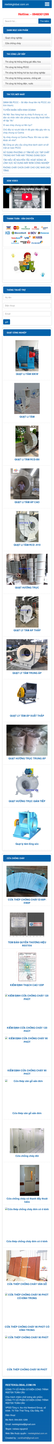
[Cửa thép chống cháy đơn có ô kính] (27, 1209)
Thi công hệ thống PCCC (17, 67)
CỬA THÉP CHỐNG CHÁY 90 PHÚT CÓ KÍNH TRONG (27, 1328)
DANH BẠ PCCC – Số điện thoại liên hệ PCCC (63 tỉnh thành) (27, 103)
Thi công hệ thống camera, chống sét (23, 78)
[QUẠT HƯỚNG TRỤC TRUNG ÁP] (27, 740)
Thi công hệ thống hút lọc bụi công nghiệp (25, 72)
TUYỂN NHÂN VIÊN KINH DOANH (19, 108)
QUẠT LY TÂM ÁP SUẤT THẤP (27, 715)
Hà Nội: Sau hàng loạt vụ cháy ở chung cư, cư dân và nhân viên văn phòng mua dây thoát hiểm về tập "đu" (26, 116)
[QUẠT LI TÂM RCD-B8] (27, 441)
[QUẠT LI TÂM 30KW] (27, 355)
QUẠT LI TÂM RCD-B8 (27, 459)
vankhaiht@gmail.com (28, 1437)
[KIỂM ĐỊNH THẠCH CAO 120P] (27, 966)
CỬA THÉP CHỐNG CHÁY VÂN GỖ (27, 1284)
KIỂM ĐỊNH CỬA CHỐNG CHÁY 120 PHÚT (27, 1029)
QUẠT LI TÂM (27, 416)
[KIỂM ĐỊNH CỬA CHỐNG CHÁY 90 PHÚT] (27, 1040)
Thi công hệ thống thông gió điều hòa (23, 61)
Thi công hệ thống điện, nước (19, 83)
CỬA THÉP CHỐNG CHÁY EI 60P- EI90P (27, 901)
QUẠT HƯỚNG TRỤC (27, 587)
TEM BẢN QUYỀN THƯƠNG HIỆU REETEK (27, 944)
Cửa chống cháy (13, 43)
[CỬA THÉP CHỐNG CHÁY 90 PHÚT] (27, 1337)
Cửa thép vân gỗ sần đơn (27, 1113)
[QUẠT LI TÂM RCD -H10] (27, 526)
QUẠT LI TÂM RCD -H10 (27, 545)
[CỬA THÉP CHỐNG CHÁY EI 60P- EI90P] (27, 881)
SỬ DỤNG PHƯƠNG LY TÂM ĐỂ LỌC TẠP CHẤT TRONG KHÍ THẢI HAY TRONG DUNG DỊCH (26, 153)
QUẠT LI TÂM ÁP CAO (27, 502)
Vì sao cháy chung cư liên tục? (17, 124)
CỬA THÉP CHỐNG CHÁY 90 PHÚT (27, 1369)
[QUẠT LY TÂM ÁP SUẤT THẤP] (27, 693)
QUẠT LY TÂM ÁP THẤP (27, 630)
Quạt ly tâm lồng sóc (27, 844)
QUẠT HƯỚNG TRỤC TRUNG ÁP (27, 758)
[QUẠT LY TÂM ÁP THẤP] (27, 612)
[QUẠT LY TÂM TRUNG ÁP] (27, 654)
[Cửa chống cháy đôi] (27, 1137)
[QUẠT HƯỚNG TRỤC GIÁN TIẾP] (27, 783)
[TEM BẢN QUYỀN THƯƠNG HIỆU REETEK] (27, 924)
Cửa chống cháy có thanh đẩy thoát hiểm (27, 1200)
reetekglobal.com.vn (17, 4)
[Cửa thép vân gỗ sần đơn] (27, 1081)
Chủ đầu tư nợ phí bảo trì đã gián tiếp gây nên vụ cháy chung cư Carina (26, 130)
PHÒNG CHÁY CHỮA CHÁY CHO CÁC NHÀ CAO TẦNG (26, 168)
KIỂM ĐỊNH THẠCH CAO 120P (27, 985)
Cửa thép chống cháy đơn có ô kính (27, 1241)
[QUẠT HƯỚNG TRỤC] (27, 569)
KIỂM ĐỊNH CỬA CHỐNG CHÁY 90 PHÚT (27, 1072)
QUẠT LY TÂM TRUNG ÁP (27, 673)
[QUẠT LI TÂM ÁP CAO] (27, 484)
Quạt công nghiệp (13, 37)
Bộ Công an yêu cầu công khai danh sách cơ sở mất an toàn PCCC (25, 145)
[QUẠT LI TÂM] (27, 398)
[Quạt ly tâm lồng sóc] (27, 825)
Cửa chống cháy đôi (27, 1156)
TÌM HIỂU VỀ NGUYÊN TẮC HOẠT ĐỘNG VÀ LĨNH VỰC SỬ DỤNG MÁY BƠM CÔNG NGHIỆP (26, 160)
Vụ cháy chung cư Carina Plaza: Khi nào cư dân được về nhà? (25, 138)
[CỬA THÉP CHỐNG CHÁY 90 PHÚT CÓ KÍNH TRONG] (27, 1296)
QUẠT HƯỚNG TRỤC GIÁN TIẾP (27, 801)
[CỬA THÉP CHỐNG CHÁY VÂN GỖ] (27, 1266)
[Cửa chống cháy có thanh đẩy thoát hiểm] (27, 1180)
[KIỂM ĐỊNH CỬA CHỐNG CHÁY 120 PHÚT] (27, 997)
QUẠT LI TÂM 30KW (27, 374)
